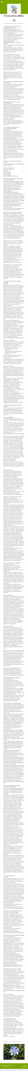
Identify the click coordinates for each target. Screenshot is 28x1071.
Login (25, 1065)
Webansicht (24, 1066)
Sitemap (11, 1065)
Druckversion (5, 1065)
